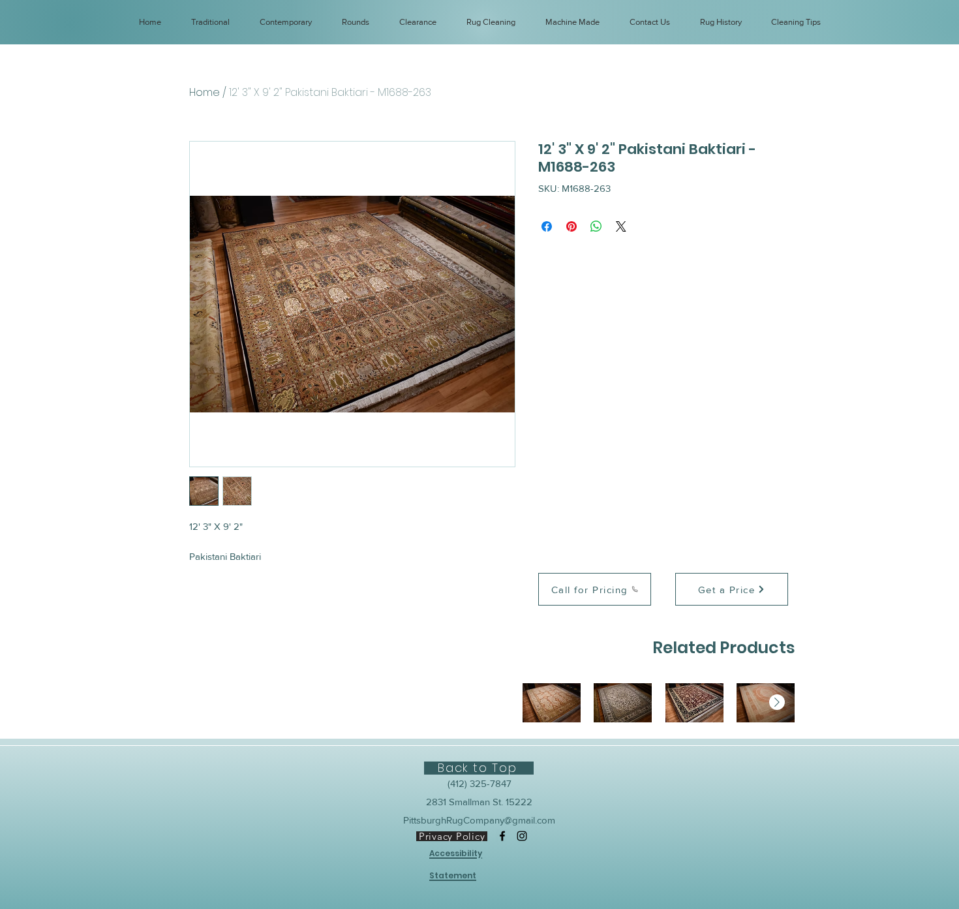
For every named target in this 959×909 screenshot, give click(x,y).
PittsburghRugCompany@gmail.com (479, 819)
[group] (658, 703)
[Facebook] (502, 835)
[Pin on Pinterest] (571, 226)
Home (204, 92)
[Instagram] (521, 835)
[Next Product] (777, 702)
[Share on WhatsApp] (596, 226)
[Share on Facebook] (547, 226)
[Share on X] (621, 226)
